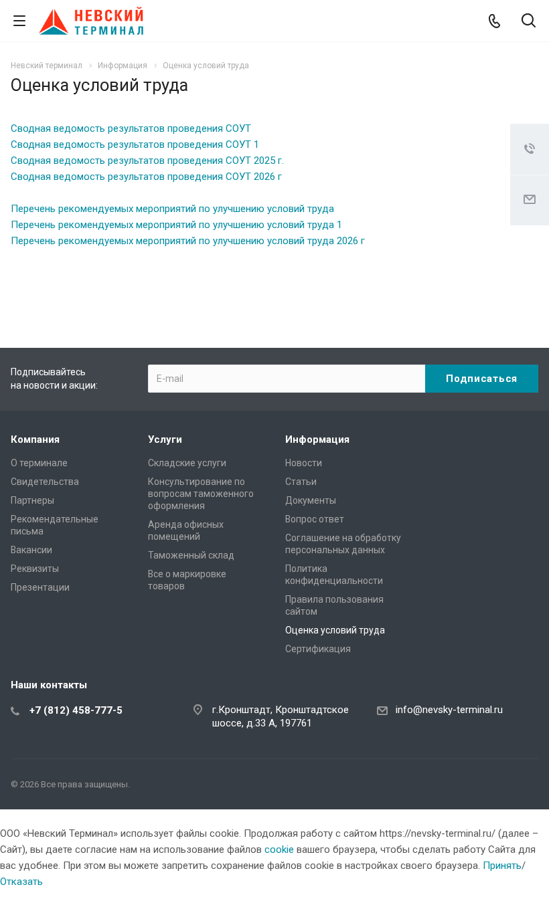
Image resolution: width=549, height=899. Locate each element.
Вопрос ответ (314, 519)
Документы (310, 500)
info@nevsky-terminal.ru (449, 710)
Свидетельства (45, 481)
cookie (279, 849)
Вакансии (31, 549)
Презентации (40, 587)
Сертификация (318, 648)
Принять (502, 866)
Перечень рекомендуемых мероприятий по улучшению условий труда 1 (176, 225)
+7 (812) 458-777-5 (76, 710)
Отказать (21, 882)
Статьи (301, 481)
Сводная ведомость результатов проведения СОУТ (131, 128)
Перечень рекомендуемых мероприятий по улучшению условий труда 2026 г (188, 241)
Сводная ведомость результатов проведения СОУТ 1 (135, 144)
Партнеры (32, 500)
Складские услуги (187, 463)
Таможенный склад (191, 555)
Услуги (165, 439)
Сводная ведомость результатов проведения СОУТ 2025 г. (147, 161)
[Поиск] (529, 22)
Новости (303, 463)
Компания (35, 439)
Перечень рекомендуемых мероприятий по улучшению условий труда (172, 209)
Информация (317, 439)
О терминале (39, 463)
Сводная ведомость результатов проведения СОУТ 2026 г (146, 177)
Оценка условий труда (335, 630)
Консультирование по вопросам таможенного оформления (201, 493)
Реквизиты (35, 568)
